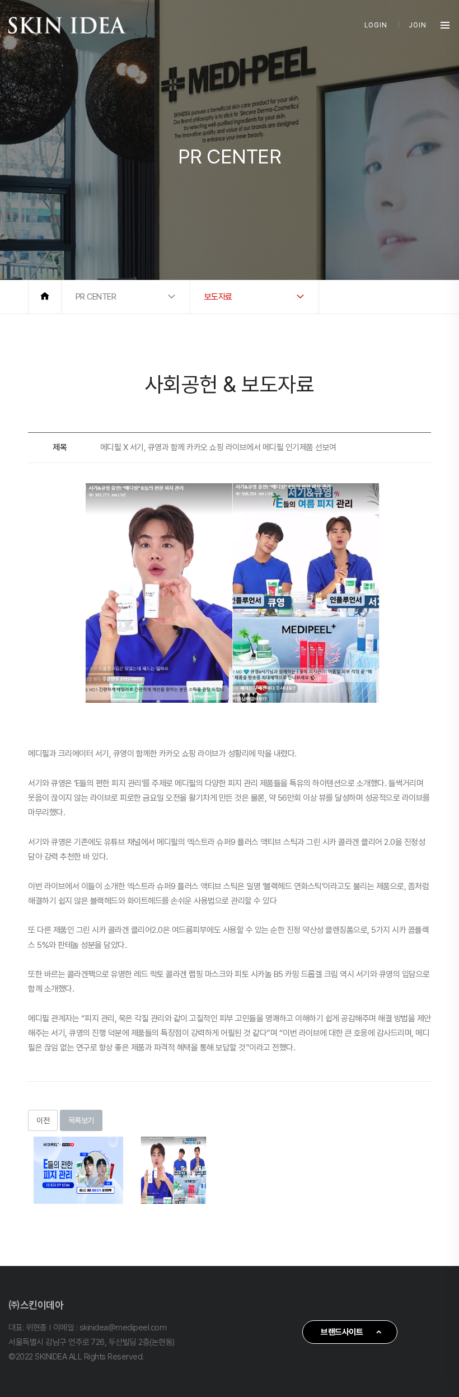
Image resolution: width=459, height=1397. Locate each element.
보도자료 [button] (218, 297)
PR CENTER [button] (96, 297)
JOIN (418, 25)
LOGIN (375, 25)
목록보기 (81, 1120)
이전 (42, 1120)
